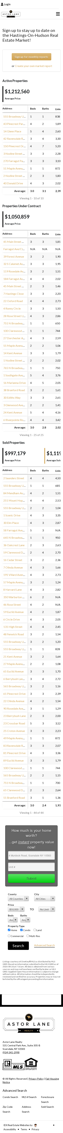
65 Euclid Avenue (13, 671)
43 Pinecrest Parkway (16, 123)
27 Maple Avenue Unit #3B (19, 663)
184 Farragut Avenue (15, 278)
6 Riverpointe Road (14, 419)
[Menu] (58, 14)
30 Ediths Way (11, 397)
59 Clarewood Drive (15, 552)
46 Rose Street (12, 604)
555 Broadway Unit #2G (18, 641)
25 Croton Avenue (14, 730)
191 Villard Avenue (14, 574)
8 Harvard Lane (12, 589)
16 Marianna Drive (14, 382)
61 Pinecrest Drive (14, 693)
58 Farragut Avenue (15, 530)
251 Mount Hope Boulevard (20, 500)
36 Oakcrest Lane (13, 545)
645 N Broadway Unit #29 (19, 537)
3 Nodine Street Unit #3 (17, 153)
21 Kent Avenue (12, 656)
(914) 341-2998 (11, 1052)
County (12, 894)
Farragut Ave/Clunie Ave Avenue (22, 249)
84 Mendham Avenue (16, 493)
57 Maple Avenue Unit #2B (19, 582)
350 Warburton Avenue (17, 597)
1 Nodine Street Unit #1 (17, 360)
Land (39, 930)
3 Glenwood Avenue (15, 405)
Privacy (35, 1129)
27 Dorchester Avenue (16, 338)
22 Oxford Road (13, 301)
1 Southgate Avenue (15, 375)
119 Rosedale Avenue (16, 271)
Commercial (16, 936)
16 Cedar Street (12, 560)
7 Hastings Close (13, 293)
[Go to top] (54, 1110)
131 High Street (12, 626)
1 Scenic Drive (11, 515)
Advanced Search (44, 945)
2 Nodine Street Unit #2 (17, 175)
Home (13, 930)
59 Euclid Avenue (13, 611)
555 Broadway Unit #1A (17, 508)
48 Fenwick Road (13, 634)
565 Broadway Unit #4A (17, 775)
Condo (26, 930)
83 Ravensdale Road (15, 745)
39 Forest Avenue (13, 256)
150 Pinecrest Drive (15, 146)
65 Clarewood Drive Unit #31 (20, 790)
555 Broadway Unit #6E (17, 649)
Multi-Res (34, 936)
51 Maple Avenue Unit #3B (19, 168)
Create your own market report (33, 65)
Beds (11, 915)
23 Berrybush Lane (14, 715)
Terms (24, 1129)
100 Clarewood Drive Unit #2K (21, 330)
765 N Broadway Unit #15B (20, 368)
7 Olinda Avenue (13, 567)
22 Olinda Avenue (13, 701)
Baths (23, 915)
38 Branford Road (14, 390)
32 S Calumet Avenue (15, 263)
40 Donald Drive (13, 183)
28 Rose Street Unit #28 (17, 316)
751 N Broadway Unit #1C (19, 323)
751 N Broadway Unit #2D (19, 782)
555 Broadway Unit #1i (17, 116)
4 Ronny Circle (12, 308)
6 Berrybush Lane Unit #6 (18, 678)
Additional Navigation (31, 999)
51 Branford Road (14, 797)
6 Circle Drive (11, 619)
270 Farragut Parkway (16, 161)
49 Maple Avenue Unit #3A (19, 738)
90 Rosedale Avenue (15, 708)
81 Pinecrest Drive (14, 753)
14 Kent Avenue (12, 353)
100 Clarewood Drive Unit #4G (22, 768)
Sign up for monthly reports (31, 56)
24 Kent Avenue (12, 412)
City (36, 894)
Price (11, 904)
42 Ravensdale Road (15, 138)
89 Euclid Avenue (13, 760)
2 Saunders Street (13, 478)
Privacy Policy (36, 1078)
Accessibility (10, 1129)
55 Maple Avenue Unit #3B (19, 345)
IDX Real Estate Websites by (18, 1125)
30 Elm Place (11, 522)
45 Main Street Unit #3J (17, 241)
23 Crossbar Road (14, 723)
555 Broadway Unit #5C (17, 485)
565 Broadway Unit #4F (17, 686)
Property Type (16, 926)
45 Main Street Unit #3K (18, 286)
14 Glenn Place (12, 131)
